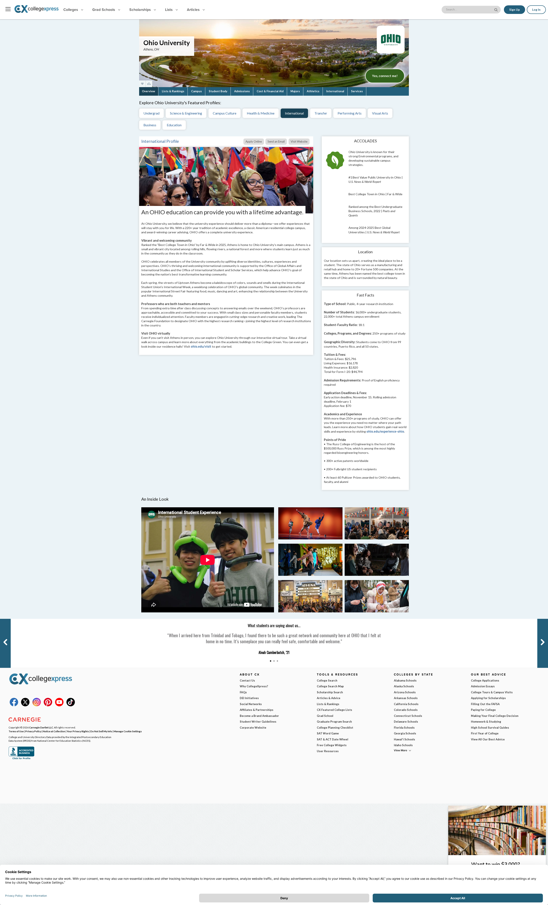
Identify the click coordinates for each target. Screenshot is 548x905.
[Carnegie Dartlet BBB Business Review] (21, 758)
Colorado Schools (406, 709)
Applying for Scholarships (488, 698)
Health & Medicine (260, 113)
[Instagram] (36, 705)
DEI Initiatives (249, 698)
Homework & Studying (486, 721)
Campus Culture (224, 113)
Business (149, 125)
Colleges (70, 9)
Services (357, 91)
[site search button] (496, 9)
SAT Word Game (328, 733)
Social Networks (251, 704)
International (335, 91)
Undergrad (151, 113)
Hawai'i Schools (404, 739)
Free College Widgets (332, 745)
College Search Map (330, 686)
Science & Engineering (186, 113)
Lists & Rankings (173, 91)
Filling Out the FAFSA (485, 704)
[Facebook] (14, 705)
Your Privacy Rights (78, 731)
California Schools (406, 704)
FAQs (243, 692)
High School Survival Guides (490, 727)
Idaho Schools (403, 745)
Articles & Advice (328, 698)
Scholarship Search (330, 692)
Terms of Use (16, 731)
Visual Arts (380, 113)
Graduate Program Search (334, 721)
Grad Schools (104, 9)
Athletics (313, 91)
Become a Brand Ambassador (259, 715)
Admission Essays (483, 686)
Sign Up (514, 9)
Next (539, 621)
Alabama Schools (405, 680)
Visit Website (299, 141)
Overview (148, 91)
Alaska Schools (404, 686)
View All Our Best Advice (488, 739)
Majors (295, 91)
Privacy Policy (33, 731)
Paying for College (483, 709)
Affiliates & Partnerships (256, 709)
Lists (169, 9)
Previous (4, 621)
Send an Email (276, 141)
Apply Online (254, 141)
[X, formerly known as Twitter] (25, 705)
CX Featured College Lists (334, 709)
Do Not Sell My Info (101, 731)
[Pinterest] (48, 705)
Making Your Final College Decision (494, 715)
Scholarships (140, 9)
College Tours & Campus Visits (492, 692)
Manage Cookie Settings (128, 731)
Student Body (218, 91)
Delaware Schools (406, 721)
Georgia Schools (405, 733)
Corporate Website (253, 727)
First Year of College (485, 733)
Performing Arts (350, 113)
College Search (327, 680)
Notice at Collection (54, 731)
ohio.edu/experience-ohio (385, 431)
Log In (536, 9)
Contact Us (247, 680)
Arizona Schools (405, 692)
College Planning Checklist (335, 727)
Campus (196, 91)
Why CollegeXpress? (254, 686)
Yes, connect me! (385, 76)
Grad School (325, 715)
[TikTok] (70, 705)
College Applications (485, 680)
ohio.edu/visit (201, 346)
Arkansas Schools (406, 698)
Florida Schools (404, 727)
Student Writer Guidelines (258, 721)
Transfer (320, 113)
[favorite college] (142, 83)
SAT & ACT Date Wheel (332, 739)
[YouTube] (59, 705)
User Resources (328, 751)
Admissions (242, 91)
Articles (194, 9)
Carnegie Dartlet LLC (41, 727)
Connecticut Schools (408, 715)
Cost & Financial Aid (270, 91)
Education (174, 125)
